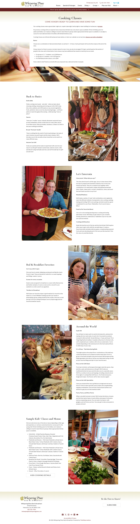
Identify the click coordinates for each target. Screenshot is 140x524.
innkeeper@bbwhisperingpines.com (32, 511)
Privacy (74, 518)
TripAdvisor (71, 514)
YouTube (77, 514)
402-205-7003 (105, 2)
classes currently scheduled (94, 37)
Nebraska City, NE (93, 2)
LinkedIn (74, 514)
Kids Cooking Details (40, 475)
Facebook (63, 514)
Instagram (68, 514)
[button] (88, 9)
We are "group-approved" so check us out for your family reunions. (68, 9)
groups (100, 26)
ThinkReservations (85, 520)
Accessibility (67, 518)
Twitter (65, 514)
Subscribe (112, 505)
